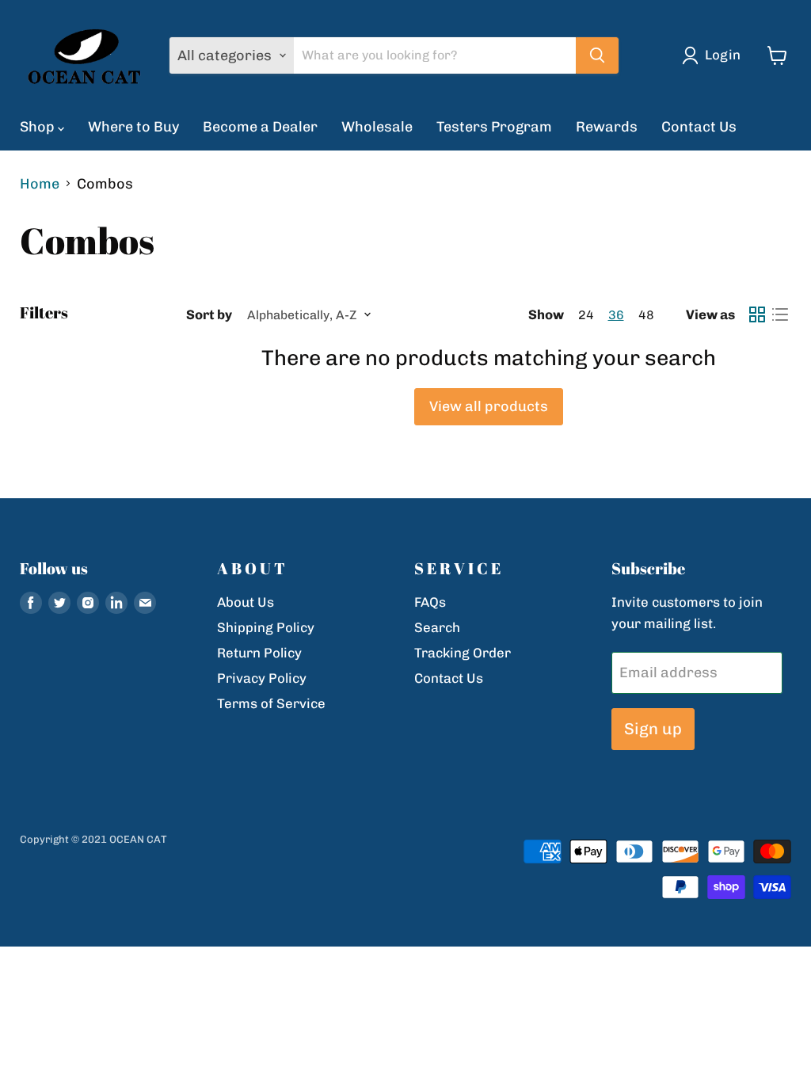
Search (437, 627)
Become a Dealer (260, 126)
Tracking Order (462, 653)
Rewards (607, 126)
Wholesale (377, 126)
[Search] (597, 55)
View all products (488, 406)
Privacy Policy (262, 678)
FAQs (430, 602)
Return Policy (259, 653)
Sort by (209, 314)
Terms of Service (271, 703)
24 (586, 314)
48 (646, 314)
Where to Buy (133, 126)
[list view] (779, 314)
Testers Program (494, 126)
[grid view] (756, 314)
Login (723, 55)
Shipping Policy (265, 627)
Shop (39, 126)
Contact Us (699, 126)
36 (616, 314)
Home (39, 184)
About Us (245, 602)
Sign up (653, 728)
